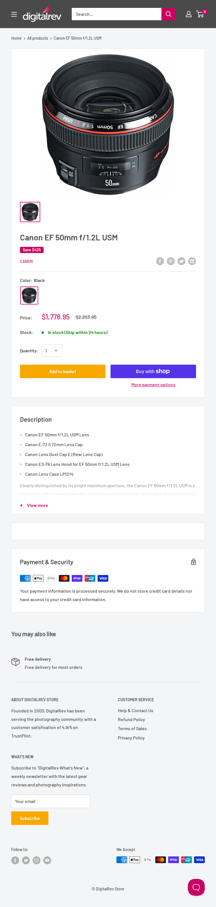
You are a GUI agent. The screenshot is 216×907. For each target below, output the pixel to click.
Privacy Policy (131, 737)
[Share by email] (192, 260)
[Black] (29, 295)
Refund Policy (131, 719)
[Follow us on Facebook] (15, 860)
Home (16, 38)
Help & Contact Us (135, 710)
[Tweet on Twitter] (181, 260)
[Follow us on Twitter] (26, 860)
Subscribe (30, 818)
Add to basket (62, 371)
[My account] (189, 14)
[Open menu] (14, 14)
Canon (26, 261)
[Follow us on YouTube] (47, 860)
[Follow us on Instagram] (36, 860)
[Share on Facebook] (160, 260)
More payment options (153, 384)
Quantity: (29, 350)
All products (37, 38)
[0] (200, 14)
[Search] (168, 14)
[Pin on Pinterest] (171, 260)
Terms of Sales (132, 728)
